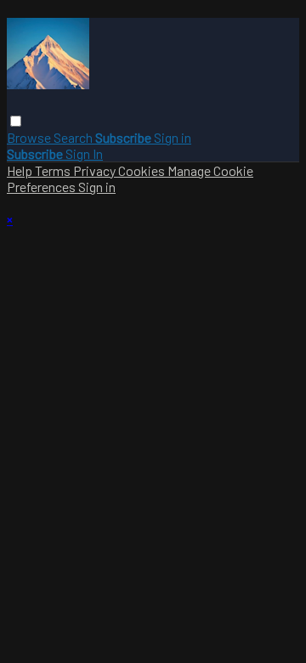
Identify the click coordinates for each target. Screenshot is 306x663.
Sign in (172, 137)
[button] (15, 121)
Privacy (95, 170)
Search (74, 137)
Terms (54, 170)
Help (21, 170)
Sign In (84, 153)
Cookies (142, 170)
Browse (30, 137)
